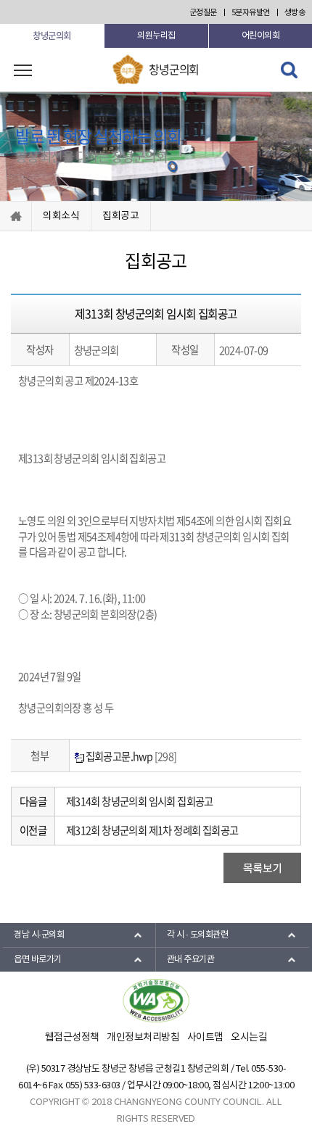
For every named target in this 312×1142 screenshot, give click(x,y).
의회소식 (61, 216)
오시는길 (249, 1037)
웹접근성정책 (72, 1037)
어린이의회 (261, 35)
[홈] (15, 216)
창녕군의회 (52, 35)
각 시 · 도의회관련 (198, 935)
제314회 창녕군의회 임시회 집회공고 (139, 801)
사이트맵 (205, 1037)
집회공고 (120, 216)
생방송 (294, 12)
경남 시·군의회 (39, 935)
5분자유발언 (250, 12)
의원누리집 (156, 35)
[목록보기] (262, 866)
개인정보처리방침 (143, 1037)
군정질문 (203, 12)
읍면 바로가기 (38, 959)
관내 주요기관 (191, 959)
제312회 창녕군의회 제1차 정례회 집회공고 (152, 830)
